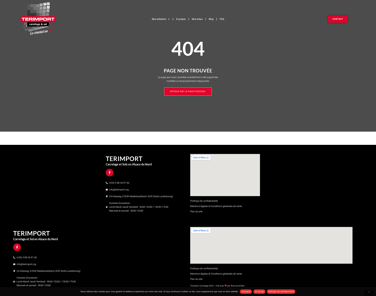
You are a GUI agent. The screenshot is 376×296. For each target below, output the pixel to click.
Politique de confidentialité (281, 291)
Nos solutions (159, 19)
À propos (181, 19)
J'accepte (245, 291)
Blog (211, 19)
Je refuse (259, 291)
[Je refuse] (369, 293)
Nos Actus (197, 19)
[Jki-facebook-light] (109, 172)
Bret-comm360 (237, 285)
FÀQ (222, 19)
